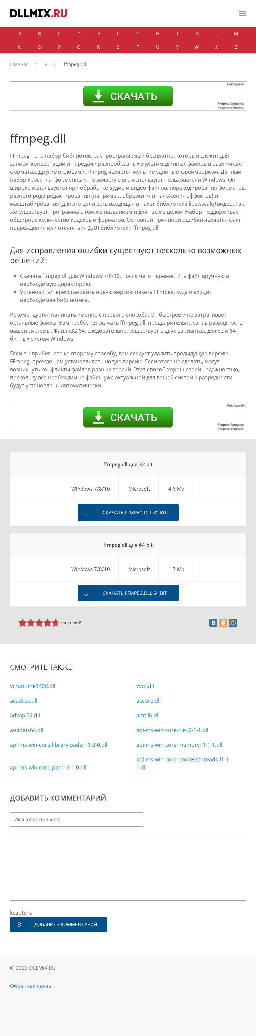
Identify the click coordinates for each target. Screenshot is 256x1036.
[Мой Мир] (233, 623)
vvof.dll (145, 686)
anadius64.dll (26, 730)
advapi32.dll (25, 715)
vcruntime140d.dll (32, 686)
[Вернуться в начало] (38, 13)
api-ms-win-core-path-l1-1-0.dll (48, 767)
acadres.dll (23, 700)
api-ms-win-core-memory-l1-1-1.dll (179, 744)
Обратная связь (30, 986)
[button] (242, 13)
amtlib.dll (148, 715)
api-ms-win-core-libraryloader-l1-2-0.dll (58, 744)
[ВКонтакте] (213, 623)
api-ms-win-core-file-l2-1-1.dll (172, 730)
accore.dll (148, 700)
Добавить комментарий (65, 924)
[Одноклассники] (223, 623)
